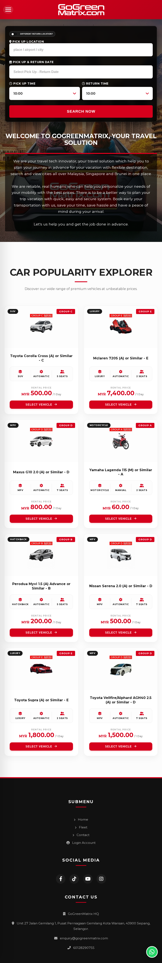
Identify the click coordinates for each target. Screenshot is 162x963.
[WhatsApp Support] (152, 952)
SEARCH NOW (81, 111)
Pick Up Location (28, 41)
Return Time (97, 83)
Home (82, 819)
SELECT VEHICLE (39, 404)
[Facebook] (60, 879)
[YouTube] (88, 879)
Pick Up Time (24, 83)
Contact (82, 835)
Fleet (82, 827)
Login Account (83, 843)
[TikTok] (74, 879)
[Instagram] (101, 879)
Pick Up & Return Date (33, 62)
